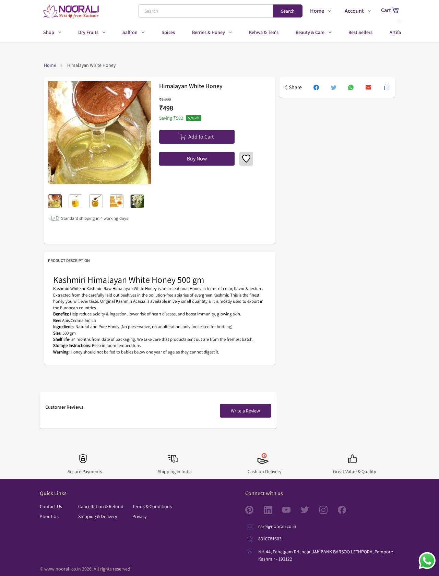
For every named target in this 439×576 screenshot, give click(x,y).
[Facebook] (347, 510)
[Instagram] (328, 510)
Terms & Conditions (152, 506)
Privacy (139, 516)
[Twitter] (310, 509)
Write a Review (245, 411)
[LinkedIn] (273, 510)
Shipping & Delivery (97, 516)
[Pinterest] (254, 510)
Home (50, 65)
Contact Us (51, 506)
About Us (49, 516)
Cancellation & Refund (100, 506)
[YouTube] (291, 510)
